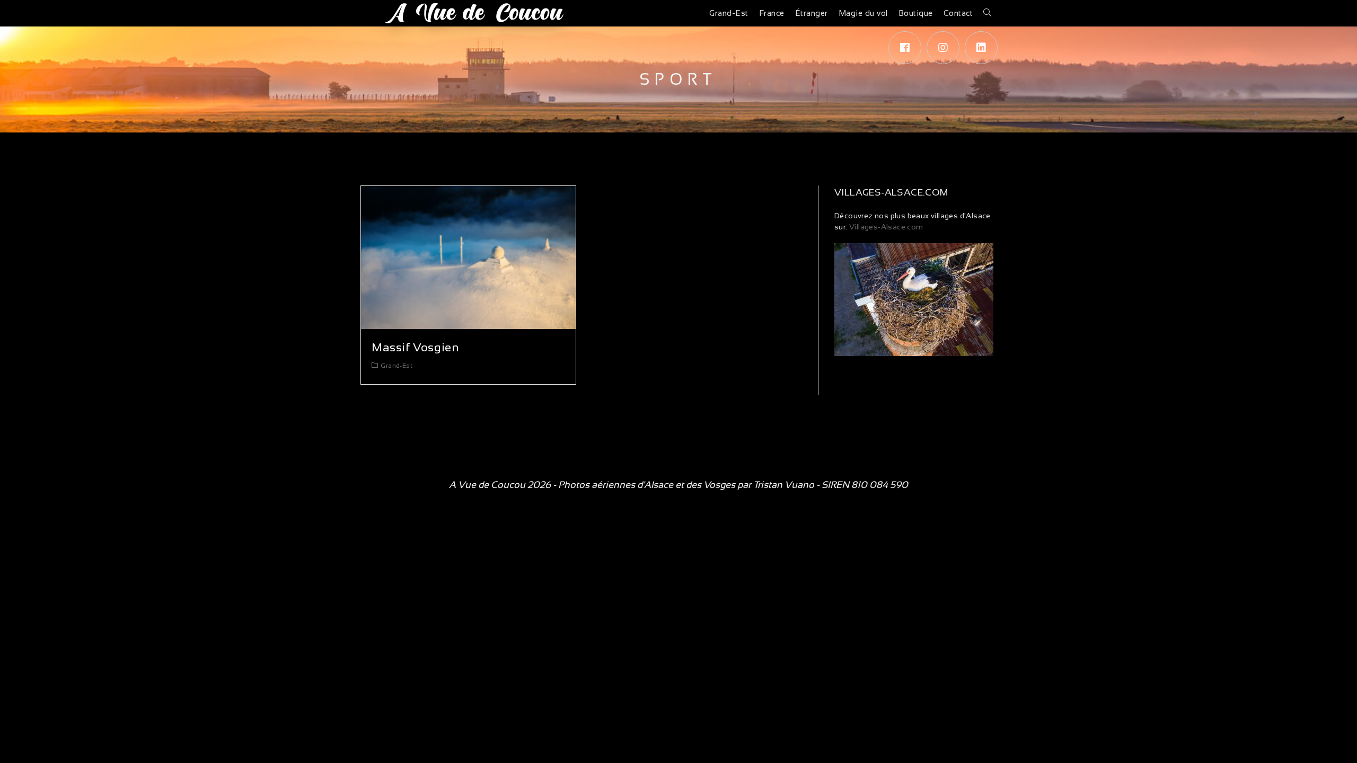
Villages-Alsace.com (885, 227)
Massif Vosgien (415, 347)
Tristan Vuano (783, 485)
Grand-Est (396, 365)
